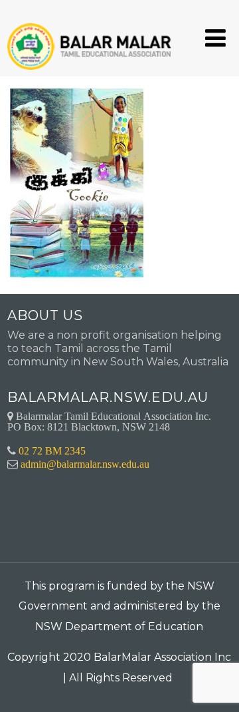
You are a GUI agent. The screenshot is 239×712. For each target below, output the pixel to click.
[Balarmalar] (91, 37)
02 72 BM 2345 (52, 450)
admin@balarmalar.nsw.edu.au (85, 463)
